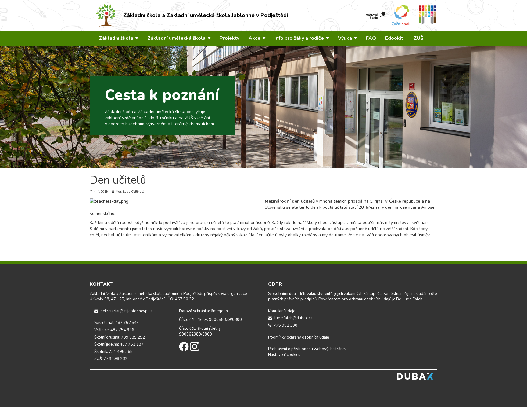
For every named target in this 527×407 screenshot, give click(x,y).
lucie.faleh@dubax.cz (293, 318)
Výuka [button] (345, 38)
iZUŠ (417, 38)
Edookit (394, 38)
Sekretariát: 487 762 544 (116, 322)
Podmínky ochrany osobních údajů (298, 337)
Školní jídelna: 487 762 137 (119, 344)
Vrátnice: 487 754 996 (114, 330)
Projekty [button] (229, 38)
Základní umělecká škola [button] (177, 38)
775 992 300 (285, 325)
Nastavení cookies (284, 355)
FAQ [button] (371, 38)
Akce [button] (255, 38)
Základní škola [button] (116, 38)
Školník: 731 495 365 (113, 351)
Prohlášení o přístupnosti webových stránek (307, 349)
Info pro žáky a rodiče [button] (299, 38)
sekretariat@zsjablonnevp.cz (126, 311)
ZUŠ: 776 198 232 (110, 358)
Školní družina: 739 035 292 (119, 337)
